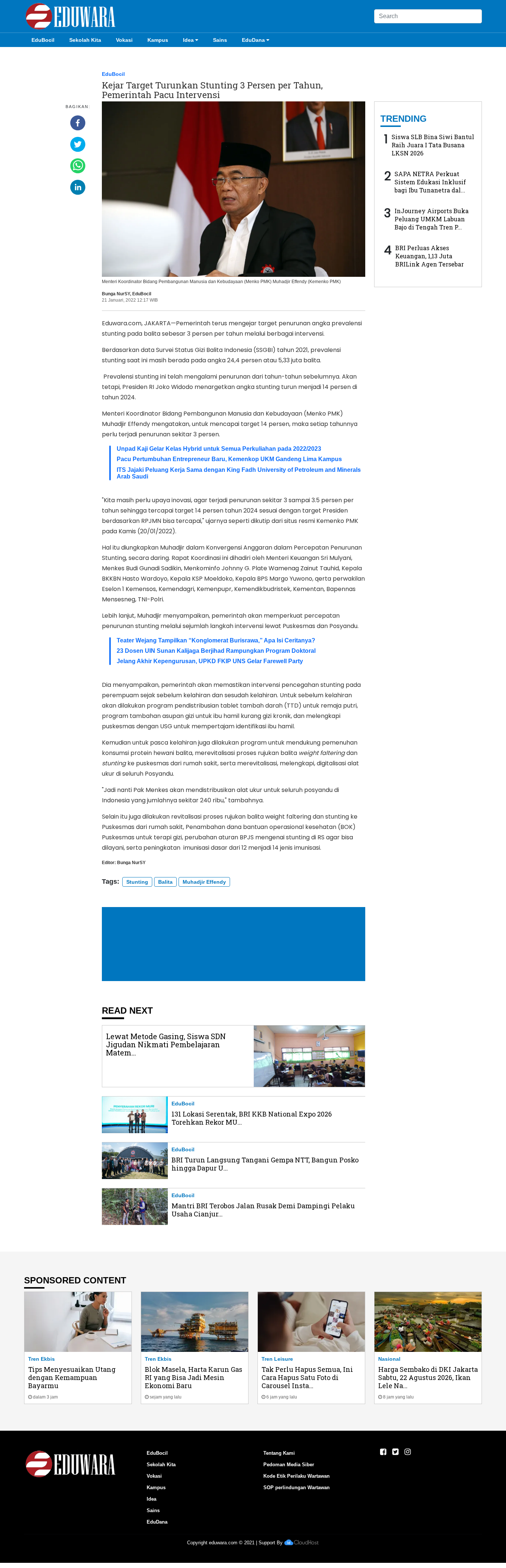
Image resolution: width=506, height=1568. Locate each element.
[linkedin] (78, 187)
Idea (188, 40)
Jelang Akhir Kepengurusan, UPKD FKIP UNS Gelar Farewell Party (210, 661)
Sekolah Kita (85, 40)
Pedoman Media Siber (288, 1464)
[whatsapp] (78, 166)
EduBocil (42, 40)
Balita (165, 882)
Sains (220, 40)
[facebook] (78, 123)
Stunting (137, 882)
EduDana (253, 40)
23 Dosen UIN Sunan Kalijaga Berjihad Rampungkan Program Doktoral (216, 651)
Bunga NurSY (116, 293)
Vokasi (124, 40)
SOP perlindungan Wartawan (296, 1487)
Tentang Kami (279, 1453)
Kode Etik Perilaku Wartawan (296, 1476)
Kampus (157, 40)
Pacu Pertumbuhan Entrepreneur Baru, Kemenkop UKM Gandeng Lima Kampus (229, 459)
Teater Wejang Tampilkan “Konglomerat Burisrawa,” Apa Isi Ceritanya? (216, 640)
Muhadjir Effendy (204, 882)
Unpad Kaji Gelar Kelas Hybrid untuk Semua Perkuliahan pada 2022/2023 (219, 449)
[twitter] (78, 144)
